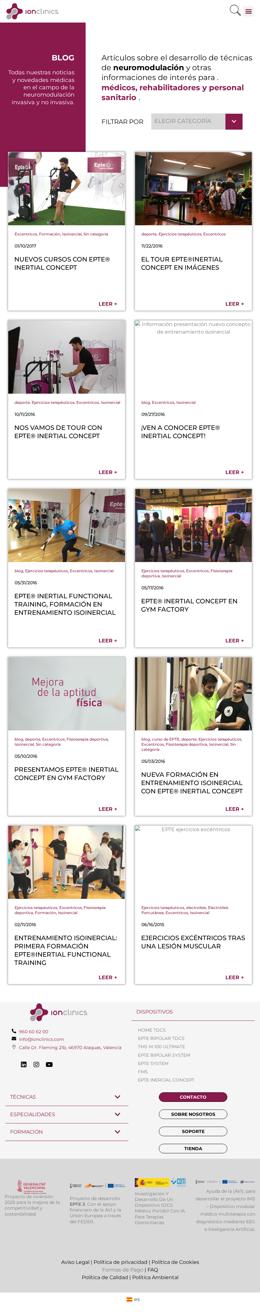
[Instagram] (36, 1064)
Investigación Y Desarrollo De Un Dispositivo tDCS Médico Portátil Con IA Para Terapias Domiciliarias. (160, 1208)
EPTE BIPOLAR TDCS (161, 1038)
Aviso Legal (75, 1262)
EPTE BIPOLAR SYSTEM (164, 1055)
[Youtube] (49, 1064)
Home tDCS (152, 1030)
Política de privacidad (120, 1262)
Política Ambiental (155, 1277)
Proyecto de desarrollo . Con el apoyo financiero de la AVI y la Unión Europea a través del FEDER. (95, 1210)
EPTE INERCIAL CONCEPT (166, 1080)
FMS (143, 1072)
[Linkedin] (23, 1064)
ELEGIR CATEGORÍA (182, 121)
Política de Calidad (105, 1277)
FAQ (152, 1270)
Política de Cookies (175, 1262)
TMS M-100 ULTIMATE (161, 1046)
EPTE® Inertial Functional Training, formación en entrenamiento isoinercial (65, 604)
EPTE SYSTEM (153, 1063)
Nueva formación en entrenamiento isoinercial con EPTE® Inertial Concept (192, 783)
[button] (235, 11)
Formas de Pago (122, 1270)
